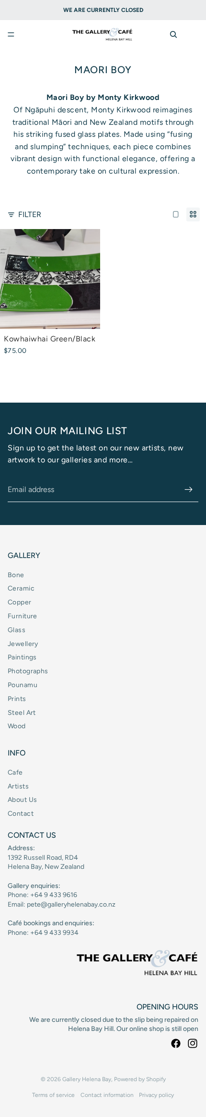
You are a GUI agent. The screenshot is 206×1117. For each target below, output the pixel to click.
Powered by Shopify (140, 1079)
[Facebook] (176, 1043)
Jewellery (23, 644)
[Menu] (11, 34)
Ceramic (21, 588)
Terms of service (53, 1095)
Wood (17, 726)
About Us (22, 800)
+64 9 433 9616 (53, 895)
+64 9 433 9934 (54, 933)
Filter (29, 214)
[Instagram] (192, 1043)
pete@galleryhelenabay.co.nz (71, 904)
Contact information (107, 1095)
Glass (16, 630)
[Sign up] (188, 489)
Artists (18, 786)
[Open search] (173, 34)
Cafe (15, 772)
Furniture (22, 616)
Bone (16, 575)
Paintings (22, 657)
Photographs (28, 671)
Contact (21, 814)
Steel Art (22, 713)
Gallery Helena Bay (86, 1079)
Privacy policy (156, 1095)
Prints (17, 699)
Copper (20, 602)
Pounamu (22, 685)
